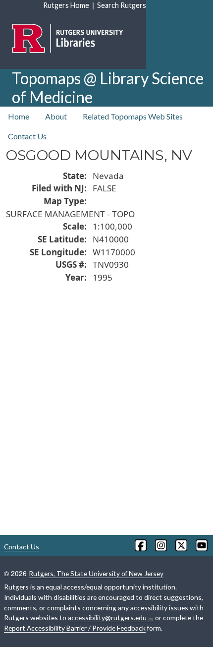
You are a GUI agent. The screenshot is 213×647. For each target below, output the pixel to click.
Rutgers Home (66, 5)
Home (18, 116)
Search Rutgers (121, 5)
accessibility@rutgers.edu (107, 617)
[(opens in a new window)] (140, 545)
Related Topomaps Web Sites (133, 116)
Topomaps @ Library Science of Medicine (108, 87)
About (56, 116)
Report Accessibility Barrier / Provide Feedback (75, 628)
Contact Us (27, 136)
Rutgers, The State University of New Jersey (96, 573)
